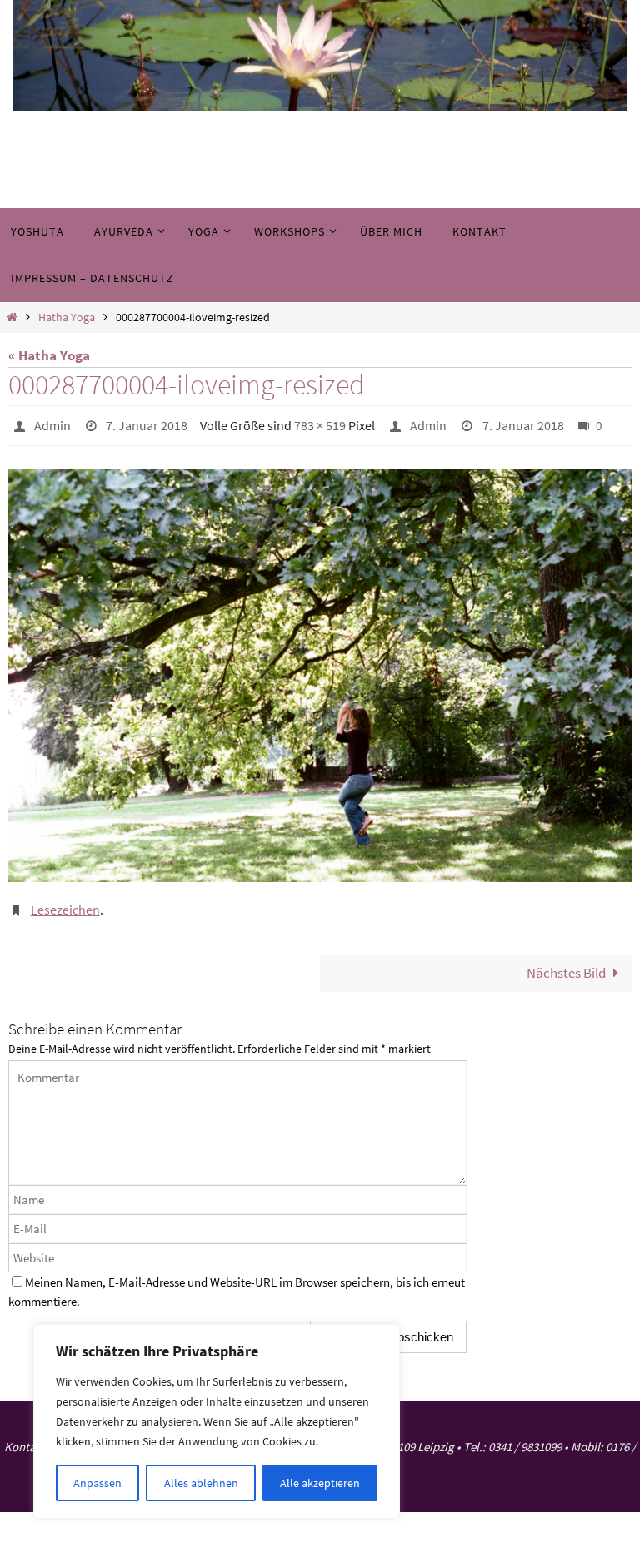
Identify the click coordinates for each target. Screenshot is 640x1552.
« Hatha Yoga (49, 355)
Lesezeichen (65, 904)
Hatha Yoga (66, 317)
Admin (52, 423)
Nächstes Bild (566, 964)
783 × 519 (320, 423)
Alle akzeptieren (320, 1482)
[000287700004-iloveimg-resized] (320, 672)
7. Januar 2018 (147, 423)
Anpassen (97, 1482)
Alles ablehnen (201, 1482)
